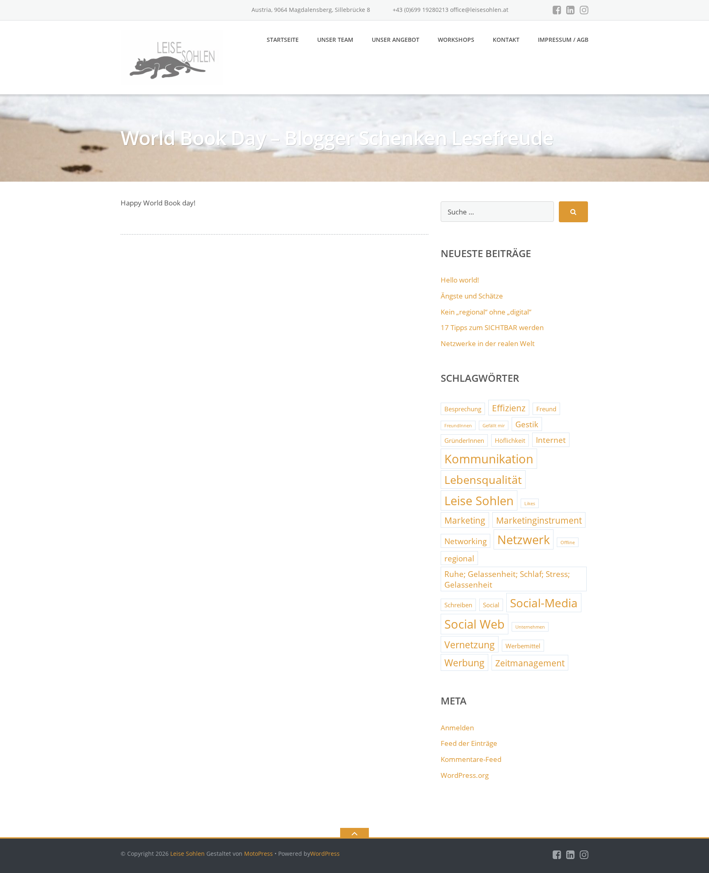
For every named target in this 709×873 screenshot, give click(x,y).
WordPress (325, 853)
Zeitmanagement (530, 663)
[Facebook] (557, 10)
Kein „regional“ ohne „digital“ (486, 312)
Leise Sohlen (479, 500)
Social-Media (544, 603)
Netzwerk (523, 539)
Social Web (474, 624)
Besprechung (462, 408)
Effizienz (509, 408)
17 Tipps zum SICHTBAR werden (492, 327)
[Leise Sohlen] (173, 57)
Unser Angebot (395, 39)
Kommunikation (488, 459)
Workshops (456, 39)
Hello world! (460, 280)
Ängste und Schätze (472, 296)
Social (491, 604)
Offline (567, 542)
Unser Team (335, 39)
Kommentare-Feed (471, 759)
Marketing (464, 520)
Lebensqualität (483, 479)
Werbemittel (522, 645)
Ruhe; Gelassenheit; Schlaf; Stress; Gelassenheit (507, 579)
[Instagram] (584, 10)
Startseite (283, 39)
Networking (465, 541)
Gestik (526, 424)
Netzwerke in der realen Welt (488, 343)
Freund (546, 408)
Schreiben (458, 604)
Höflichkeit (510, 440)
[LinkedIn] (570, 10)
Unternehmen (530, 627)
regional (459, 558)
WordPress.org (465, 775)
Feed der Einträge (469, 743)
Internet (551, 440)
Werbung (464, 662)
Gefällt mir (494, 426)
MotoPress (258, 853)
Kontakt (506, 39)
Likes (529, 503)
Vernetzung (469, 644)
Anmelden (457, 727)
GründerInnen (464, 440)
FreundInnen (458, 426)
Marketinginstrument (539, 520)
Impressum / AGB (563, 39)
